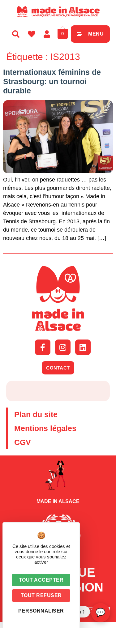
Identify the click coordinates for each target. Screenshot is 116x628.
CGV (22, 442)
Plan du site (36, 414)
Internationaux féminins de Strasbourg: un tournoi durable (52, 81)
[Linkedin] (83, 347)
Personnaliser (41, 610)
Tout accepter (41, 580)
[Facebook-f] (42, 347)
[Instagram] (63, 347)
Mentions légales (45, 428)
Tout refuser (41, 595)
